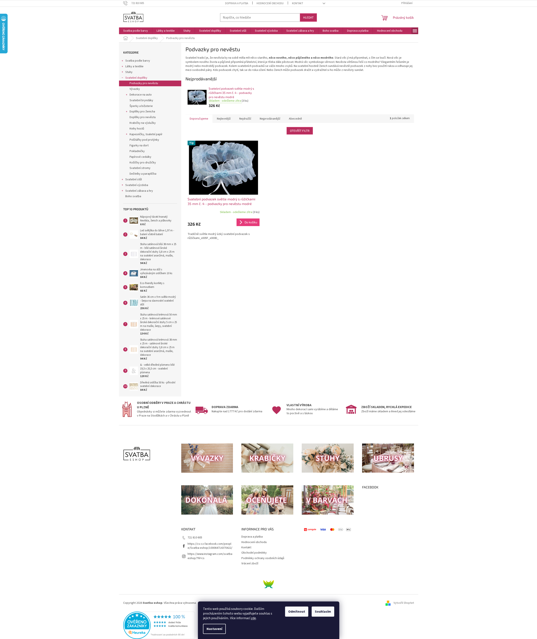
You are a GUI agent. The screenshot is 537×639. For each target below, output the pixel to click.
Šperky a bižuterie (141, 106)
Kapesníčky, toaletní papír (146, 134)
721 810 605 (195, 537)
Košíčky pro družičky (143, 162)
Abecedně (295, 119)
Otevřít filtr (300, 130)
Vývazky (135, 89)
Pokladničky (137, 151)
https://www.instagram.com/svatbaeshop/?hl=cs (210, 556)
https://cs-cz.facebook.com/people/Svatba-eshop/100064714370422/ (210, 546)
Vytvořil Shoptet (404, 603)
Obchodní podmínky (254, 553)
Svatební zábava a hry (139, 191)
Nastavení (214, 629)
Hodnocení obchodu (270, 3)
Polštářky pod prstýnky (144, 140)
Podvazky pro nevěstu (144, 83)
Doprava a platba (236, 3)
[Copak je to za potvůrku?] (268, 584)
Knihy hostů (137, 129)
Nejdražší (245, 119)
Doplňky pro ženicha (142, 111)
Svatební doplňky (136, 78)
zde (253, 618)
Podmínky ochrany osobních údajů (262, 558)
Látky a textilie (134, 66)
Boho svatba (133, 196)
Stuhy (129, 72)
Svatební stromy (140, 168)
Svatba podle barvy (137, 61)
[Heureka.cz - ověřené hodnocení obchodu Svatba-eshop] (159, 625)
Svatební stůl (133, 179)
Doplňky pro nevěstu (143, 117)
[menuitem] (135, 30)
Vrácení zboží (249, 563)
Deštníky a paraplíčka (143, 174)
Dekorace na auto (141, 95)
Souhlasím (323, 611)
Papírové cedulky (140, 157)
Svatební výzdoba (136, 185)
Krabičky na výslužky (143, 123)
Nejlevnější (224, 119)
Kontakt (297, 3)
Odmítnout (296, 611)
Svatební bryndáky (141, 100)
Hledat (308, 17)
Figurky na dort (139, 145)
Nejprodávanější (270, 119)
